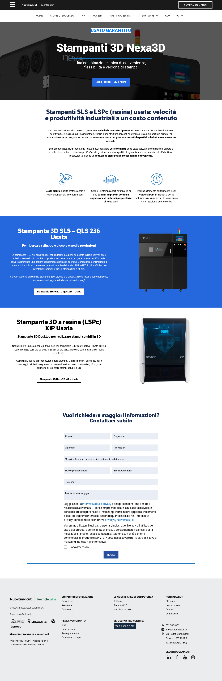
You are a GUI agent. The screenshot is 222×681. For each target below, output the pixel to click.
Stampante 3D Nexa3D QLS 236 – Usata (59, 291)
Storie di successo (62, 15)
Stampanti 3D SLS (49, 276)
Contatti (40, 644)
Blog (64, 624)
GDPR (28, 640)
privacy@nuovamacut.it (119, 520)
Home (39, 15)
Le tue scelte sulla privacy (22, 644)
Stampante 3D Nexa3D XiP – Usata (59, 379)
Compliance (172, 613)
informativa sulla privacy (97, 504)
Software (118, 601)
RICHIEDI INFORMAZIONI (111, 82)
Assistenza (67, 605)
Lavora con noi (173, 605)
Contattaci (172, 15)
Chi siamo (171, 601)
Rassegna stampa (70, 633)
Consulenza (67, 601)
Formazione (67, 609)
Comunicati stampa (71, 637)
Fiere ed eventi (69, 629)
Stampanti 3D (120, 605)
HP (83, 15)
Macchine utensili (122, 609)
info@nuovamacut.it (176, 629)
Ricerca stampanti (195, 5)
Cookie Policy (39, 640)
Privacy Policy (16, 640)
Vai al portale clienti (125, 625)
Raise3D (97, 15)
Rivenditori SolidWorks (23, 634)
